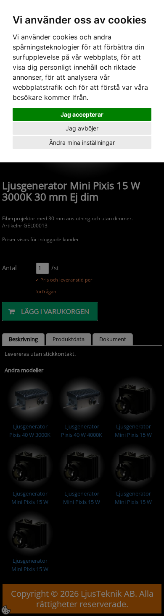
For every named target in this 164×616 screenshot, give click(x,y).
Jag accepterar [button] (82, 114)
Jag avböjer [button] (82, 128)
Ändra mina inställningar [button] (82, 142)
